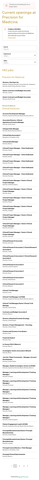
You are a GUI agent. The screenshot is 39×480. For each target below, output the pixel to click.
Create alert (12, 38)
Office (5, 61)
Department (7, 54)
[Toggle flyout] (35, 55)
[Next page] (27, 466)
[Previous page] (11, 466)
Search (6, 47)
